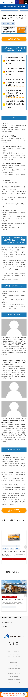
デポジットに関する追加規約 (14, 656)
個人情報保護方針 (14, 662)
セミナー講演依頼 (14, 676)
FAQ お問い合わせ (14, 671)
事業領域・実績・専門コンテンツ (11, 617)
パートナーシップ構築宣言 (14, 679)
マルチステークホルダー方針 (14, 682)
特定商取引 (14, 659)
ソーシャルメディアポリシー (14, 665)
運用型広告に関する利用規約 (14, 654)
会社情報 (4, 626)
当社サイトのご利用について (14, 651)
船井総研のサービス (8, 622)
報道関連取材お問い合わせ (14, 673)
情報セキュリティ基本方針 (14, 668)
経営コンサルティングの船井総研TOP (9, 10)
